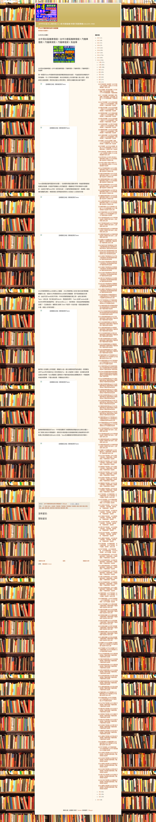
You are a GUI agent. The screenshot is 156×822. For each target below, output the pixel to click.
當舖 (43, 508)
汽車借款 (58, 506)
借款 (78, 506)
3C (43, 506)
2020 (98, 45)
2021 (98, 43)
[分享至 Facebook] (76, 504)
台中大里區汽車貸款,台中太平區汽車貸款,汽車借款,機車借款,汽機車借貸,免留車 (108, 754)
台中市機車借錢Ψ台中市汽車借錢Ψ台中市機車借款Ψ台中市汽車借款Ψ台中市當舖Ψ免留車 (108, 362)
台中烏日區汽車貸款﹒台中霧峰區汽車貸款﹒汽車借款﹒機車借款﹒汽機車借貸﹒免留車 (107, 534)
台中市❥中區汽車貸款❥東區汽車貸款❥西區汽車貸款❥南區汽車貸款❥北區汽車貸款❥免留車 (107, 252)
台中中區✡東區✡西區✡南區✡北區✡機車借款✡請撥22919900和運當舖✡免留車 (107, 164)
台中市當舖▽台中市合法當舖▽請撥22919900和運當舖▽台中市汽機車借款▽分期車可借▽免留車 (107, 147)
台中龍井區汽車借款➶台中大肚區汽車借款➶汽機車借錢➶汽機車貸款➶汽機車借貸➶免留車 (107, 462)
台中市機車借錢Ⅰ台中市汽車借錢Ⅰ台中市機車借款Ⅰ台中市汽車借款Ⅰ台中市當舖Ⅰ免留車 (107, 600)
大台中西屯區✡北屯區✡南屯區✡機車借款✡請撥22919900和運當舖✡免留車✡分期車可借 (107, 158)
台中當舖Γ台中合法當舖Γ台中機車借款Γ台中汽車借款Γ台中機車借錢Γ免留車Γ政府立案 (108, 644)
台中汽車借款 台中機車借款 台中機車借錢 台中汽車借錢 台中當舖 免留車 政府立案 (107, 743)
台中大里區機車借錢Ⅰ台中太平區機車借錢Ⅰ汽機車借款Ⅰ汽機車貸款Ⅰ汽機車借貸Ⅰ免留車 (107, 556)
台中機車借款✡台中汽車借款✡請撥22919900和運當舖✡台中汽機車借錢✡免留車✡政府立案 (107, 208)
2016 (98, 55)
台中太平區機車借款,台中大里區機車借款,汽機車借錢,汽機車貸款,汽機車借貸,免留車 (108, 655)
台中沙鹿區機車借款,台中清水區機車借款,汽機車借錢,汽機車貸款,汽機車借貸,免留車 (108, 688)
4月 (100, 82)
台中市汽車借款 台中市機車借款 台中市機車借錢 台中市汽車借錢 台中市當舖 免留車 (108, 748)
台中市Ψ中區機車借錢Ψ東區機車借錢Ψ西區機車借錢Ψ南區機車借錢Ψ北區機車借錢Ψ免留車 (108, 312)
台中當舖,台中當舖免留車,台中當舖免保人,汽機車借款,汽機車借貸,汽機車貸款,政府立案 (107, 241)
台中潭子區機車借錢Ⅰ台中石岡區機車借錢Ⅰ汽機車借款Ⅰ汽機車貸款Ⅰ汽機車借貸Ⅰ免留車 (107, 578)
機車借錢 (57, 508)
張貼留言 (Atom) (47, 564)
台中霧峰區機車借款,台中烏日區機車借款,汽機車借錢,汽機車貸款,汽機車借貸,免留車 (108, 682)
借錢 (83, 506)
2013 (98, 800)
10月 (100, 67)
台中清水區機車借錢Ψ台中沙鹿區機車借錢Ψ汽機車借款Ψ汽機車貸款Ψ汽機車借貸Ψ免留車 (108, 351)
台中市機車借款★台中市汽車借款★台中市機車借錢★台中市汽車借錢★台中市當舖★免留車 (107, 424)
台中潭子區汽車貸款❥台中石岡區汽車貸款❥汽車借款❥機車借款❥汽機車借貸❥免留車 (107, 279)
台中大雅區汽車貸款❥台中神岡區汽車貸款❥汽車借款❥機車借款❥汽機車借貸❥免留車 (107, 268)
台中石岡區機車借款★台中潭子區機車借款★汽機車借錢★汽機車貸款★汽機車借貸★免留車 (107, 402)
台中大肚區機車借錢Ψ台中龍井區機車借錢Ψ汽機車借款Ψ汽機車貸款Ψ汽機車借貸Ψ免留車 (108, 323)
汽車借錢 (68, 506)
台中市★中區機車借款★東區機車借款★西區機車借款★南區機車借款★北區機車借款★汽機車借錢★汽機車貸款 (107, 374)
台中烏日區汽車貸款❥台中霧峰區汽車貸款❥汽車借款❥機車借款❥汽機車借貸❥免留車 (107, 285)
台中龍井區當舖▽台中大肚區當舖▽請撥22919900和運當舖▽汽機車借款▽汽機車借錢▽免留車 (107, 109)
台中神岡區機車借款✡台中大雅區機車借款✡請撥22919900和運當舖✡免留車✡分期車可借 (107, 180)
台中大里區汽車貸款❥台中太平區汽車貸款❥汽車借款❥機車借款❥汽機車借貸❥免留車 (107, 257)
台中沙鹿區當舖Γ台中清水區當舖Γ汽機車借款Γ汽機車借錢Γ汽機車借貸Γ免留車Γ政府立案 (108, 638)
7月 (100, 74)
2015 (98, 58)
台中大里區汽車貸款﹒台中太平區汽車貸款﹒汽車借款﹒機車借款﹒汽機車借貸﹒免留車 (107, 506)
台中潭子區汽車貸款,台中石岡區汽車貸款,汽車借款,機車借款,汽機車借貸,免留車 (108, 776)
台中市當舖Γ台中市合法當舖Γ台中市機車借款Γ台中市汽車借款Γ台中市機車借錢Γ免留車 (108, 649)
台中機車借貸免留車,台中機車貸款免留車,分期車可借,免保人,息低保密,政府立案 (108, 230)
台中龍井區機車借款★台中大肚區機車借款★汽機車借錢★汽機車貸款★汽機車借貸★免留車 (107, 385)
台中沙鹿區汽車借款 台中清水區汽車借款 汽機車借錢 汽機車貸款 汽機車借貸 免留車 (108, 737)
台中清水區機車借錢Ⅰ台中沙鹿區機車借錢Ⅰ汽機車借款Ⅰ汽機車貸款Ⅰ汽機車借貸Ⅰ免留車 (107, 589)
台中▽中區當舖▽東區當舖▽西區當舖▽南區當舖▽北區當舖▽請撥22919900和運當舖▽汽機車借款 (107, 97)
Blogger (91, 810)
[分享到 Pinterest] (78, 504)
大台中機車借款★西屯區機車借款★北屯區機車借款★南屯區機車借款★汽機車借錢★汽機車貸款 (107, 367)
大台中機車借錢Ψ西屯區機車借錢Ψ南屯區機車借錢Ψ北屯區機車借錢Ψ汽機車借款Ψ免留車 (108, 307)
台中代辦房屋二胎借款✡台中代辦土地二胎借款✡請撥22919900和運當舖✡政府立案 (107, 153)
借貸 (80, 506)
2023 (98, 38)
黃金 (40, 508)
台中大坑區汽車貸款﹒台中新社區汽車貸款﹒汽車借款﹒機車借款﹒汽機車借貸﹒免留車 (107, 523)
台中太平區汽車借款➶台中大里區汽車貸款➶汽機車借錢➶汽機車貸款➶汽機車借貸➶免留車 (107, 457)
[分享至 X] (75, 504)
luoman (80, 810)
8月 (100, 72)
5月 (100, 79)
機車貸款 (62, 508)
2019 (98, 48)
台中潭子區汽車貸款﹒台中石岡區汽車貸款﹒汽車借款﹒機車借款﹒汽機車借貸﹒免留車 (107, 528)
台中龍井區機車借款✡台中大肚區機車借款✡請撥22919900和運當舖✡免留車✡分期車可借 (107, 175)
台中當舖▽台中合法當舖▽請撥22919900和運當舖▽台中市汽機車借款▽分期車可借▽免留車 (107, 142)
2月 (100, 794)
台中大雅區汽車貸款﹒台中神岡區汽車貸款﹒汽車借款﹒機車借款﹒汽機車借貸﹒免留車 (107, 517)
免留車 (53, 506)
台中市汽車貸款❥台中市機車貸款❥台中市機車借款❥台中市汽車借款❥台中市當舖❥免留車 (107, 301)
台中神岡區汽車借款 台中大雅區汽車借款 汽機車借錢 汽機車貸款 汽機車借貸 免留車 (108, 715)
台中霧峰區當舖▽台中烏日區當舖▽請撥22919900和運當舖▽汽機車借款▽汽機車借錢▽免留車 (107, 131)
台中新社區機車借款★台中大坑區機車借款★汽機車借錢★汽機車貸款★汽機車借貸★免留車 (107, 396)
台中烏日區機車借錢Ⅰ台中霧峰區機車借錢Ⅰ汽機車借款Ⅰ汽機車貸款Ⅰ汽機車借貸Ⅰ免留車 (107, 583)
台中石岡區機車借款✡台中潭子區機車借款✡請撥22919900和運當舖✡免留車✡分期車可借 (107, 191)
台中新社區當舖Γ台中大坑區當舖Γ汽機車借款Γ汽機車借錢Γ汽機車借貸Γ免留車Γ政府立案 (108, 622)
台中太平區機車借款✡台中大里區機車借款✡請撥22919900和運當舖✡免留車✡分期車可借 (107, 169)
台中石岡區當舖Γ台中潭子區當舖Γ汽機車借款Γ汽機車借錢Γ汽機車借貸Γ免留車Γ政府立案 (108, 627)
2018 (98, 50)
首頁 (64, 561)
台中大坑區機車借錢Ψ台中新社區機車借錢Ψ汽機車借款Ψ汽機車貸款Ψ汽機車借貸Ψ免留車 (108, 334)
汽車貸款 (73, 506)
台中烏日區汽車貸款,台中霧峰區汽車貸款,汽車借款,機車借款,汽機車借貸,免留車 (108, 781)
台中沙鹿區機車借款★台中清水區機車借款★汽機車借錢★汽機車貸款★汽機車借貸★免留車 (107, 413)
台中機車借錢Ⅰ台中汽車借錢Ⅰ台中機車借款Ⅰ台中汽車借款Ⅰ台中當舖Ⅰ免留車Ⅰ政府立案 (107, 594)
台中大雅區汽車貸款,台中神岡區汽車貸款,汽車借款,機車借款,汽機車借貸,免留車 (108, 765)
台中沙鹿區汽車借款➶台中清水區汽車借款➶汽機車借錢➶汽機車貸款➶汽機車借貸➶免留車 (107, 490)
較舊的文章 (86, 561)
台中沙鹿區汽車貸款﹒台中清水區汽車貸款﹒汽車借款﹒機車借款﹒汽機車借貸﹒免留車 (107, 539)
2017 (98, 53)
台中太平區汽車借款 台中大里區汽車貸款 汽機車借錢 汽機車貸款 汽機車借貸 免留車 (108, 704)
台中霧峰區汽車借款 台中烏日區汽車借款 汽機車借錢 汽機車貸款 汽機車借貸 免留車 (108, 732)
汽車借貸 (63, 506)
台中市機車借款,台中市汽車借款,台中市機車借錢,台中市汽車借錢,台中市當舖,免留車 (107, 699)
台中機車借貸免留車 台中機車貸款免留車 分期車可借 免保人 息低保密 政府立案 (108, 440)
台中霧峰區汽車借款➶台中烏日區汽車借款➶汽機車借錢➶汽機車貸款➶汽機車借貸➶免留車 (107, 484)
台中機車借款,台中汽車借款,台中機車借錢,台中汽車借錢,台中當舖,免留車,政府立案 (107, 693)
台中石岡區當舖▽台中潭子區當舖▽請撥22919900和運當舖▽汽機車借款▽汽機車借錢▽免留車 (107, 125)
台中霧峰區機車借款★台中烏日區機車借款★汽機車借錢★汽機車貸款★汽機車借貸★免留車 (107, 407)
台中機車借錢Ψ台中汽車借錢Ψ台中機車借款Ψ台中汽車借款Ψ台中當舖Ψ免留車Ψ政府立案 (108, 356)
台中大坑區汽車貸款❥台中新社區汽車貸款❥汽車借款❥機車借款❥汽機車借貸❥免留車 (107, 274)
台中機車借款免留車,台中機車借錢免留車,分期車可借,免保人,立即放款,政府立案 (108, 235)
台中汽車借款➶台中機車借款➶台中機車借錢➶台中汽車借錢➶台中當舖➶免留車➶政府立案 (107, 495)
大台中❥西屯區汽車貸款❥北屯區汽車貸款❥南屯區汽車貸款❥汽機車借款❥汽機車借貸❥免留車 (107, 246)
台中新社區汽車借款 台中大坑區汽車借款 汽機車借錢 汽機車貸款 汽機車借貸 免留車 (108, 721)
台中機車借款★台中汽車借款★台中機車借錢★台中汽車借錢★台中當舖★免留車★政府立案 (107, 418)
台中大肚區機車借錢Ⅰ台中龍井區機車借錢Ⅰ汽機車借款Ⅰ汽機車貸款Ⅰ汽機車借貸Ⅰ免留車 (107, 561)
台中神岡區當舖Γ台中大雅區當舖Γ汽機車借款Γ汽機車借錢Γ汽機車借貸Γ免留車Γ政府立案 (108, 616)
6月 (100, 77)
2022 (98, 40)
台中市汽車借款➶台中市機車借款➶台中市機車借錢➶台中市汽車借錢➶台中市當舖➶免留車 (107, 501)
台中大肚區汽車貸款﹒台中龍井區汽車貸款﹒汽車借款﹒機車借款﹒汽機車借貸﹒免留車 (107, 512)
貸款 (86, 506)
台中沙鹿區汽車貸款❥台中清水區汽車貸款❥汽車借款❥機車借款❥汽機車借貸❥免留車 (107, 290)
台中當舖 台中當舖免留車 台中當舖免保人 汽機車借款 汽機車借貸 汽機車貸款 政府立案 (107, 451)
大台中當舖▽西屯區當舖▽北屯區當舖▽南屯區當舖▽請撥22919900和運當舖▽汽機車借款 (107, 91)
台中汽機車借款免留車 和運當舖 (49, 28)
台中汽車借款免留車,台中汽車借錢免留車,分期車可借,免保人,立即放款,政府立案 (108, 224)
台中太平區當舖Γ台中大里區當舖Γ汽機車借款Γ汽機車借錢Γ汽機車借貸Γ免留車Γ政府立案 (108, 605)
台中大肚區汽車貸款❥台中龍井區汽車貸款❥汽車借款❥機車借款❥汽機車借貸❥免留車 (107, 263)
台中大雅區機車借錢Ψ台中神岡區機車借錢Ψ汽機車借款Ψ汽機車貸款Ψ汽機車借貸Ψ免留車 (108, 329)
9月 (100, 70)
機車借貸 (52, 508)
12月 (100, 62)
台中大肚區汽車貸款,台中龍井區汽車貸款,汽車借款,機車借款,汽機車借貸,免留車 (108, 759)
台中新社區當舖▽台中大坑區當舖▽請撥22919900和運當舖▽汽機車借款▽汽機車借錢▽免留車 (107, 120)
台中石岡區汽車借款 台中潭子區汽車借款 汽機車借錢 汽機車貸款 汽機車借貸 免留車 (108, 726)
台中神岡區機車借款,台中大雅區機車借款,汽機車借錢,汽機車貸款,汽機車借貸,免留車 (108, 666)
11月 (100, 65)
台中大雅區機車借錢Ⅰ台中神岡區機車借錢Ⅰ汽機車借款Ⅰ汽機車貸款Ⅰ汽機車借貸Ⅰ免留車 (107, 567)
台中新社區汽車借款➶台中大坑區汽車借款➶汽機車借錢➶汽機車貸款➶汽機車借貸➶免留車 (107, 473)
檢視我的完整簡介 (43, 30)
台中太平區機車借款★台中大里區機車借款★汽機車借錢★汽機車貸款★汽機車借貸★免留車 (107, 380)
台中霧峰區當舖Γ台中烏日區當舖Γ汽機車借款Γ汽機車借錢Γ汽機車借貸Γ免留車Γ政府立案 (108, 633)
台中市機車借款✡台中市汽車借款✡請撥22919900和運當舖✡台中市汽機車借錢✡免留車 (107, 213)
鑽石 (67, 508)
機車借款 (47, 508)
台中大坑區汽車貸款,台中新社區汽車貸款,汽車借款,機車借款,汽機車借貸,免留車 (108, 770)
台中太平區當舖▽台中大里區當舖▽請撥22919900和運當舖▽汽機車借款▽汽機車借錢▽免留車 (107, 103)
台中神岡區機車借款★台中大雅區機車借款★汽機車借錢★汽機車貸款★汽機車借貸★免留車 (107, 391)
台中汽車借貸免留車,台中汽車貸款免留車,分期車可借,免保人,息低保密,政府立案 (108, 219)
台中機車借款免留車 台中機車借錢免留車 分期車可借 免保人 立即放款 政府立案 (108, 446)
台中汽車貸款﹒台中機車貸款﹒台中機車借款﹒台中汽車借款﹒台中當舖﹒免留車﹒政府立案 (107, 545)
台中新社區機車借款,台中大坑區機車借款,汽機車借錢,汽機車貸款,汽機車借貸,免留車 (108, 671)
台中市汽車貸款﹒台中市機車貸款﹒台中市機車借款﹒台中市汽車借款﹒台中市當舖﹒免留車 (107, 550)
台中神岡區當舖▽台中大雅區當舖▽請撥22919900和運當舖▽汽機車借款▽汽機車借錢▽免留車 (107, 114)
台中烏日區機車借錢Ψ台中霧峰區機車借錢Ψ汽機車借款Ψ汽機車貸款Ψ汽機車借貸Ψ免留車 (108, 345)
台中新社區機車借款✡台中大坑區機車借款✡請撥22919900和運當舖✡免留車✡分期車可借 (107, 186)
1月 (100, 797)
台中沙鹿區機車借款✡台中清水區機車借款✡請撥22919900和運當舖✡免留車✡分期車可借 (107, 202)
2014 (98, 60)
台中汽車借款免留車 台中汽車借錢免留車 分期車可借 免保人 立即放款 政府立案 (108, 435)
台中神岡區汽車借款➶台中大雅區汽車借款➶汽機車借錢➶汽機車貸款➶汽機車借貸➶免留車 (107, 468)
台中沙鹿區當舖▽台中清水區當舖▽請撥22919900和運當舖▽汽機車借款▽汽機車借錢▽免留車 (107, 136)
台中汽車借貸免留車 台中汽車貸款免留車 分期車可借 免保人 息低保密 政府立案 (108, 429)
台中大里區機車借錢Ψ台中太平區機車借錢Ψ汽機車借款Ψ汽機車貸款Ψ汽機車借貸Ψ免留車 (108, 318)
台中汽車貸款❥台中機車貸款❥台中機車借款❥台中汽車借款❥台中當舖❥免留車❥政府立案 (107, 296)
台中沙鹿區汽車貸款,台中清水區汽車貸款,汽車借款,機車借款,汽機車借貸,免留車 (108, 787)
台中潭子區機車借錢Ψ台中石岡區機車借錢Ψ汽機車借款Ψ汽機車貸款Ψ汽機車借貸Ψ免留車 (108, 340)
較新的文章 (42, 561)
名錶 (46, 506)
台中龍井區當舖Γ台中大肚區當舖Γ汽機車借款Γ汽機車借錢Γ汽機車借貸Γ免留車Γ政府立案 (108, 611)
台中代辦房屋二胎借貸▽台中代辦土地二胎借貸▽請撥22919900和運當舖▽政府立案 (107, 85)
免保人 (49, 506)
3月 (100, 792)
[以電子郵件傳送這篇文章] (71, 504)
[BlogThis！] (73, 504)
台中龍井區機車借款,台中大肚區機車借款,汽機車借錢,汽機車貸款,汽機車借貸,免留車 (108, 660)
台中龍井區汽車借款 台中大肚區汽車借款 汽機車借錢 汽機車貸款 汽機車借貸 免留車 (108, 710)
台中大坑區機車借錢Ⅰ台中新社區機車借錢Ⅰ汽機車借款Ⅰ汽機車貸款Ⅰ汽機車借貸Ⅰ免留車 (107, 572)
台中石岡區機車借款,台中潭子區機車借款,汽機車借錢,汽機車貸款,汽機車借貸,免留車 (108, 677)
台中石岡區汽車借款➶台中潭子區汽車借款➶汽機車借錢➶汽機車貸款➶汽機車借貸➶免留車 (107, 479)
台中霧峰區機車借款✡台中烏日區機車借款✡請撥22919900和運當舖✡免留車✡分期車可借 (107, 197)
